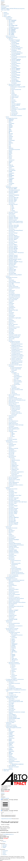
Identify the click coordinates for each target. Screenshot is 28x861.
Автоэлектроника (12, 456)
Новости (4, 852)
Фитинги (10, 437)
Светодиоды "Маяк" (13, 493)
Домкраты (11, 583)
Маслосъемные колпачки (14, 327)
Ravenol (10, 153)
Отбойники (11, 314)
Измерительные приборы (14, 601)
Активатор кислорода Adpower (15, 274)
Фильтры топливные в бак (16, 358)
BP (9, 132)
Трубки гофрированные (14, 482)
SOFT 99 (11, 746)
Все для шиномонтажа (16, 89)
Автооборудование (13, 604)
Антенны (13, 458)
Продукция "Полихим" (13, 218)
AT (12, 653)
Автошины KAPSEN (15, 78)
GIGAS (10, 124)
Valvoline (10, 161)
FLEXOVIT (11, 732)
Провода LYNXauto (13, 715)
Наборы (13, 102)
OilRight (10, 152)
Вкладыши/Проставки (13, 310)
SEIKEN (13, 434)
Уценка (5, 15)
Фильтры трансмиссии (17, 360)
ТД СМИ (13, 661)
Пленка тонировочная (13, 575)
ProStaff (13, 210)
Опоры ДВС (11, 283)
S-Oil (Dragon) (12, 140)
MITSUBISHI (11, 175)
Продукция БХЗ (14, 107)
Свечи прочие (12, 719)
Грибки (12, 92)
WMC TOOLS (14, 652)
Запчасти (11, 276)
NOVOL (10, 739)
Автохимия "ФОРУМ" (13, 256)
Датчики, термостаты (13, 325)
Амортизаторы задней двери (15, 317)
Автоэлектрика (11, 441)
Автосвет (11, 488)
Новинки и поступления (11, 725)
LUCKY (10, 748)
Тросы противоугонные (16, 569)
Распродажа (6, 13)
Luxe (10, 145)
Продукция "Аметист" (13, 255)
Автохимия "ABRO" (14, 189)
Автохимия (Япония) (13, 204)
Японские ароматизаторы (14, 624)
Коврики (11, 535)
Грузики (14, 94)
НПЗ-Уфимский (12, 170)
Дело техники (17, 634)
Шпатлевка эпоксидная (14, 767)
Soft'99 (12, 208)
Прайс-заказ (3, 9)
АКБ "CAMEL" (12, 33)
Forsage (13, 641)
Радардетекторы (14, 465)
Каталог (4, 841)
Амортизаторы (12, 316)
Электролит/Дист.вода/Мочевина (16, 221)
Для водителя (12, 530)
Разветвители (14, 466)
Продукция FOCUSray (13, 551)
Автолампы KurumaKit (13, 522)
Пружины (11, 319)
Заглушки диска (14, 113)
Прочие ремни (17, 384)
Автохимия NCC (12, 265)
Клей (12, 98)
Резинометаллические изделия (15, 365)
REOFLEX (11, 743)
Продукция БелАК (12, 615)
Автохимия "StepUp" (13, 242)
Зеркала (10, 529)
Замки (12, 561)
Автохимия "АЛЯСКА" (13, 212)
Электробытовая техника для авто (16, 606)
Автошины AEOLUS (17, 47)
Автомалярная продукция (13, 727)
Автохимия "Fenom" (13, 228)
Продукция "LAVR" (13, 260)
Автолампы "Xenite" (13, 513)
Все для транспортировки (14, 595)
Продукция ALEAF (13, 263)
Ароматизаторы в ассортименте (15, 626)
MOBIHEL (11, 750)
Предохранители (12, 445)
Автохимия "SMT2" (13, 240)
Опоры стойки (12, 285)
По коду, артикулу (13, 799)
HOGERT (13, 645)
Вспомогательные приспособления (16, 599)
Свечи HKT (11, 704)
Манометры (13, 101)
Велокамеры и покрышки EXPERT (18, 109)
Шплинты (14, 677)
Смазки (10, 223)
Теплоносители (12, 687)
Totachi (11, 159)
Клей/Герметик (12, 214)
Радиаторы (11, 323)
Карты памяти (14, 468)
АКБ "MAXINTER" (12, 32)
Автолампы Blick (12, 520)
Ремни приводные (18, 377)
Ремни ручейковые (18, 382)
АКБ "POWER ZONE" (13, 26)
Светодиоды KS (12, 521)
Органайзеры (12, 538)
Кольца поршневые (13, 439)
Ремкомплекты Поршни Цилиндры (16, 425)
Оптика (10, 525)
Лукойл (11, 168)
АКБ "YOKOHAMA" (12, 20)
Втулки (11, 279)
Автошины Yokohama (15, 64)
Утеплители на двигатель (14, 597)
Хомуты (14, 674)
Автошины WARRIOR (15, 68)
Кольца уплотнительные (16, 367)
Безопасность (12, 558)
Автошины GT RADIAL (16, 49)
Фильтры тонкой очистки (16, 413)
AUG (12, 205)
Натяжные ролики (12, 329)
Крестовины (11, 308)
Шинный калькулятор (19, 8)
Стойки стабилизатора (13, 298)
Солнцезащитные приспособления (16, 545)
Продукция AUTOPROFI (14, 539)
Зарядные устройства (13, 449)
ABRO (10, 130)
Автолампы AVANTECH (14, 517)
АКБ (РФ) (11, 24)
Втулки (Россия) (12, 401)
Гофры (10, 608)
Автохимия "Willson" (13, 244)
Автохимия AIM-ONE (13, 248)
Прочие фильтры (15, 363)
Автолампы (11, 490)
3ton (10, 128)
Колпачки (13, 99)
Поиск (8, 815)
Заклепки (13, 665)
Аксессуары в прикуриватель (17, 471)
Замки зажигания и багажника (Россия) (17, 400)
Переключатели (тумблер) (14, 480)
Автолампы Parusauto (13, 508)
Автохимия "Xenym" (13, 247)
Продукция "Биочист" (13, 257)
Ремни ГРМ (16, 374)
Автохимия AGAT (12, 273)
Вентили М (14, 111)
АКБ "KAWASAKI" (12, 29)
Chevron (10, 137)
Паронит (13, 392)
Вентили (13, 88)
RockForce (13, 648)
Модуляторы (14, 464)
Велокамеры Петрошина (16, 115)
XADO (10, 162)
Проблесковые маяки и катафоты (16, 484)
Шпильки (13, 106)
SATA (12, 657)
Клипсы (14, 668)
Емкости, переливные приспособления (17, 602)
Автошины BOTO (14, 80)
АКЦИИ (8, 9)
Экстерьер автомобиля (14, 553)
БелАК (12, 649)
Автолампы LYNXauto (13, 524)
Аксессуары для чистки (14, 548)
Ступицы (11, 419)
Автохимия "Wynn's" (13, 199)
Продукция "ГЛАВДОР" (13, 610)
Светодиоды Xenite (13, 509)
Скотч (12, 672)
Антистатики (11, 607)
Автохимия (11, 186)
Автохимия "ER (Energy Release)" (16, 231)
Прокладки (11, 332)
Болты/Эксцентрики (13, 300)
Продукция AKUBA (13, 546)
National (10, 150)
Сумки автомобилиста (13, 576)
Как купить (5, 844)
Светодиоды (11, 514)
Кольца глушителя (13, 585)
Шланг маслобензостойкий (17, 389)
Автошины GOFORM (15, 73)
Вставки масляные (17, 348)
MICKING (11, 126)
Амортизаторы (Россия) (14, 402)
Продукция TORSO (13, 550)
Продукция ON (12, 611)
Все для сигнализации (16, 568)
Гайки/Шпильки (12, 307)
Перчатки (11, 541)
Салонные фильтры (17, 351)
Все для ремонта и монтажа (12, 629)
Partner (12, 642)
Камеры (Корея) (14, 97)
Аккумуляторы (9, 18)
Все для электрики (13, 478)
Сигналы (14, 566)
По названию (5, 799)
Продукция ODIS (12, 269)
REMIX (11, 741)
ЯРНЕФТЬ (11, 143)
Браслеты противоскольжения (17, 573)
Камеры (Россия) (15, 96)
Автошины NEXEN (15, 44)
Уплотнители (14, 393)
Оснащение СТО (12, 695)
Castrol (10, 135)
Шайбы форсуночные (13, 423)
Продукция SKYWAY (13, 619)
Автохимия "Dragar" (13, 250)
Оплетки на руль (12, 537)
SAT (12, 435)
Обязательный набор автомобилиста (16, 563)
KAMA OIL (11, 165)
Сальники (14, 386)
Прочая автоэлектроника (16, 475)
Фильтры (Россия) (14, 404)
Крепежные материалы (14, 663)
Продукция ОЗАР (15, 470)
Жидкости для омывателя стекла (16, 222)
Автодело (14, 637)
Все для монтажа (15, 473)
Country (10, 184)
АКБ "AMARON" (12, 30)
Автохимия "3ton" (12, 202)
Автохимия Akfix (12, 216)
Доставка (4, 846)
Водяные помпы (12, 321)
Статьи (4, 853)
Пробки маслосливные (13, 590)
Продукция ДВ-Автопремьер (15, 543)
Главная (2, 818)
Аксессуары (11, 527)
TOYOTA (11, 182)
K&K (12, 432)
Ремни (14, 372)
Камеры (13, 461)
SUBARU (11, 179)
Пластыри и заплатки (15, 103)
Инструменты (14, 631)
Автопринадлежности (11, 578)
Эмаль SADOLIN (12, 765)
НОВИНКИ (3, 8)
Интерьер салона (12, 556)
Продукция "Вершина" (13, 217)
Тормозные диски (12, 416)
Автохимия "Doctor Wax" (14, 225)
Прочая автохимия (13, 220)
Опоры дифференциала (14, 428)
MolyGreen (14, 148)
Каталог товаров (7, 16)
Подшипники (11, 330)
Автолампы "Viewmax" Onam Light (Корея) (18, 501)
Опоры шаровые (14, 282)
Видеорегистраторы (15, 460)
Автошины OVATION (15, 61)
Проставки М (14, 114)
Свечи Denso (14, 699)
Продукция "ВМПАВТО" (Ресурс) (16, 261)
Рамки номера (12, 593)
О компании (5, 850)
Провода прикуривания (14, 591)
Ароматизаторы (9, 621)
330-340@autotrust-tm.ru (8, 834)
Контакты (5, 854)
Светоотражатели (15, 571)
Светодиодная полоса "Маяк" (15, 496)
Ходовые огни (12, 516)
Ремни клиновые (17, 380)
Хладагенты (11, 268)
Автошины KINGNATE (16, 82)
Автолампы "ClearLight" (14, 498)
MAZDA (10, 174)
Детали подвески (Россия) (14, 395)
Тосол (11, 685)
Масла (11, 117)
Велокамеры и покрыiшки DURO (18, 86)
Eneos (10, 141)
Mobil (10, 146)
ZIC (9, 163)
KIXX (10, 144)
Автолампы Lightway (13, 511)
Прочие (13, 436)
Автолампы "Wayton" (13, 512)
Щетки (10, 447)
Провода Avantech (13, 717)
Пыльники (11, 305)
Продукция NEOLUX (13, 267)
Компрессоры (12, 617)
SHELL (10, 154)
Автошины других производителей (18, 57)
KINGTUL (13, 640)
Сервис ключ (14, 658)
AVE (9, 729)
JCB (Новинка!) (14, 659)
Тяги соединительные (13, 421)
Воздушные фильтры (17, 346)
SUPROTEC (11, 119)
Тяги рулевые (14, 293)
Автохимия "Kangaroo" (13, 191)
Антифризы (14, 682)
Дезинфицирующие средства (15, 259)
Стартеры (11, 443)
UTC (12, 209)
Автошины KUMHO (15, 41)
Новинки (5, 12)
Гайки (12, 90)
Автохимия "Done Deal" (14, 226)
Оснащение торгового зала (14, 692)
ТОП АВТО (11, 693)
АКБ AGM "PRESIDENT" (14, 28)
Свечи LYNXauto (12, 714)
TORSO (10, 744)
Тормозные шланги (15, 388)
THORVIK (13, 650)
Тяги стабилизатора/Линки (14, 296)
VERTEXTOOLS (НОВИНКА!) (17, 764)
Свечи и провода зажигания (12, 697)
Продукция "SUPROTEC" (14, 195)
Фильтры (14, 340)
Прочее (11, 312)
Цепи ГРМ (16, 379)
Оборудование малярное (14, 762)
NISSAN (11, 177)
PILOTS (10, 139)
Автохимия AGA (12, 271)
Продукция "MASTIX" (13, 193)
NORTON (11, 737)
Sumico (10, 157)
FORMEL (11, 734)
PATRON (13, 654)
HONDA (11, 172)
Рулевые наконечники (14, 287)
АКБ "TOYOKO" (12, 21)
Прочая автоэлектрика (13, 477)
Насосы (11, 587)
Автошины (14, 39)
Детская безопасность (16, 560)
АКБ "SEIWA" (11, 34)
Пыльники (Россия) (13, 397)
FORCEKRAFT (14, 644)
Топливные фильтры (17, 353)
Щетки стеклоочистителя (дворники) (16, 580)
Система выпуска (12, 422)
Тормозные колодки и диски (15, 335)
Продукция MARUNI (15, 105)
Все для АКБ (11, 454)
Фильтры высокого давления (17, 356)
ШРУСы (10, 418)
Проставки (11, 430)
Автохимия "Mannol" (13, 235)
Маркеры (11, 757)
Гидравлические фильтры (16, 362)
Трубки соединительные (14, 338)
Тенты (10, 533)
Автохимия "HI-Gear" (13, 233)
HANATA (10, 127)
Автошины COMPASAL (16, 59)
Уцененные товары (10, 723)
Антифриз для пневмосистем (15, 688)
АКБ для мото (12, 22)
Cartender (11, 136)
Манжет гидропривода (16, 369)
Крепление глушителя (13, 427)
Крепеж (13, 670)
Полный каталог (8, 818)
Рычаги (10, 289)
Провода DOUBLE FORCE (14, 718)
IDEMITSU (11, 120)
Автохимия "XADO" (13, 200)
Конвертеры (14, 462)
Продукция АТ (12, 613)
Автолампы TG (12, 518)
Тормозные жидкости (13, 246)
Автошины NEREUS (15, 70)
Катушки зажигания (13, 483)
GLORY (10, 755)
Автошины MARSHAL (15, 55)
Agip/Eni (10, 131)
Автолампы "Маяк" (13, 503)
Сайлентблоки (12, 291)
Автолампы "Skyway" (13, 506)
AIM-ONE (11, 133)
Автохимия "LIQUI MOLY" (14, 237)
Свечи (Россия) (12, 710)
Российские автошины (17, 52)
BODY (11, 731)
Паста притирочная (13, 251)
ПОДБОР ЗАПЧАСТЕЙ (10, 8)
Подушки (11, 302)
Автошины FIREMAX (15, 75)
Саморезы (13, 671)
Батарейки (11, 486)
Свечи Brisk (11, 707)
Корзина (2, 0)
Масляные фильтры (17, 343)
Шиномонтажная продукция (15, 85)
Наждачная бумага (13, 759)
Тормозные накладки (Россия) (15, 398)
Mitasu (11, 122)
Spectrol (10, 156)
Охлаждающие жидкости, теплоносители (15, 680)
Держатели (11, 531)
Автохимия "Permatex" (13, 238)
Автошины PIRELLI (15, 66)
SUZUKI (10, 180)
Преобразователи (12, 451)
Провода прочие (12, 721)
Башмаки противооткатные (17, 572)
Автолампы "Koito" (14, 500)
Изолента (13, 666)
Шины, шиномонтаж (11, 36)
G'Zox (12, 207)
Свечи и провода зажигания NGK (16, 702)
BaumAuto (13, 646)
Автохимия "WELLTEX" (13, 197)
